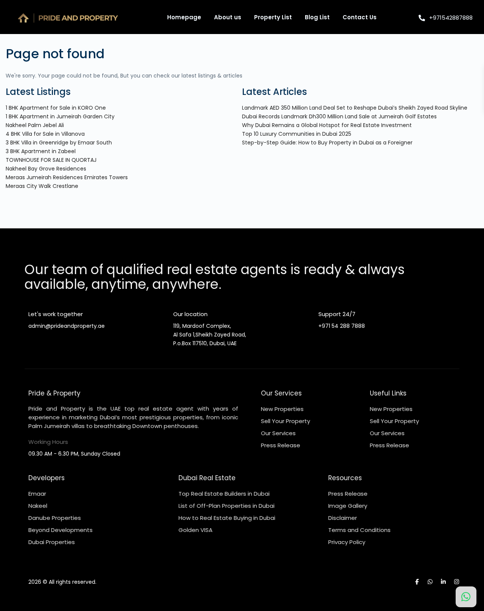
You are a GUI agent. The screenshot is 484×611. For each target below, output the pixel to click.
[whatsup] (430, 581)
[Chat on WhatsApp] (466, 596)
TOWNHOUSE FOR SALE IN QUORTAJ (51, 160)
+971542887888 (451, 18)
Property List (273, 17)
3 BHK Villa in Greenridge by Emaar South (59, 142)
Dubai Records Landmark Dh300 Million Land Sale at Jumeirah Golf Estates (339, 116)
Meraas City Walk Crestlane (42, 186)
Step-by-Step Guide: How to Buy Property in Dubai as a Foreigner (327, 142)
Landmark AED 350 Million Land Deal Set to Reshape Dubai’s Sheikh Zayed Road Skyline (354, 108)
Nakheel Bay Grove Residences (46, 168)
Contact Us (360, 17)
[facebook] (417, 581)
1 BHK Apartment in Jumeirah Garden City (60, 116)
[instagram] (456, 581)
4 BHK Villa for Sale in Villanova (45, 134)
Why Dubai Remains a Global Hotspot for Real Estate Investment (327, 125)
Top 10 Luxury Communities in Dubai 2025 (296, 134)
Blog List (317, 17)
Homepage (184, 17)
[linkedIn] (443, 581)
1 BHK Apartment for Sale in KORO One (56, 108)
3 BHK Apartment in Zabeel (41, 151)
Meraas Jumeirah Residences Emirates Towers (67, 177)
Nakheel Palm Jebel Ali (35, 125)
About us (227, 17)
